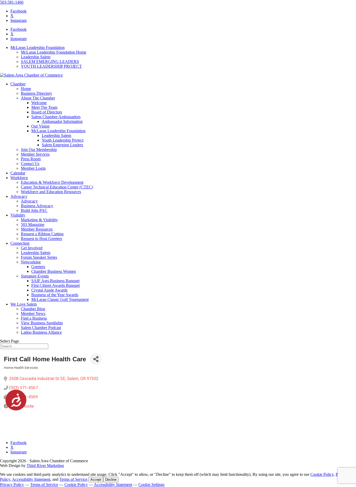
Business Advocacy (37, 206)
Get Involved (31, 248)
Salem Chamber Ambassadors (56, 117)
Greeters (38, 266)
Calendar (17, 173)
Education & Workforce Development (52, 182)
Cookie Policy (322, 474)
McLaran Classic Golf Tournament (60, 299)
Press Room (31, 159)
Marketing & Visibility (39, 220)
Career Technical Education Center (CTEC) (57, 187)
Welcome (39, 102)
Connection (19, 243)
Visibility (17, 215)
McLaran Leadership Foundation (37, 47)
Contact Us (30, 163)
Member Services (35, 154)
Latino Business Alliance (41, 332)
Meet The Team (44, 107)
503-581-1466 (11, 2)
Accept (95, 480)
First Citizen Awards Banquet (55, 285)
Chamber (18, 84)
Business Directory (36, 93)
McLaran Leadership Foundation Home (53, 52)
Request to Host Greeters (41, 238)
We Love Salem (23, 304)
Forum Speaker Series (39, 257)
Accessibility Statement (31, 479)
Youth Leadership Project (62, 140)
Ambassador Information (62, 121)
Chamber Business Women (53, 271)
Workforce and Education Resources (51, 191)
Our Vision (40, 126)
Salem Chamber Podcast (41, 327)
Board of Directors (46, 112)
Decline (110, 480)
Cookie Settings (151, 484)
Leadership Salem (35, 57)
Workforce (19, 177)
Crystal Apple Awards (49, 290)
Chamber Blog (33, 309)
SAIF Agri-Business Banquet (55, 281)
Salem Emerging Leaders (62, 145)
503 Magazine (32, 224)
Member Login (33, 168)
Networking (31, 262)
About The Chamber (38, 98)
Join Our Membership (39, 149)
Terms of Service (73, 479)
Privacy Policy (12, 484)
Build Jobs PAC (34, 210)
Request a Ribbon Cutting (42, 234)
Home (26, 88)
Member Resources (37, 229)
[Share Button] (96, 359)
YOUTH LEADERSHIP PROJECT (51, 66)
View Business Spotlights (42, 323)
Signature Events (35, 276)
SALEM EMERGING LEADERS (50, 61)
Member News (33, 313)
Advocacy (18, 196)
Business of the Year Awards (54, 295)
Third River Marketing (45, 465)
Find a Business (34, 318)
